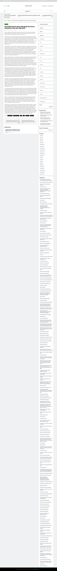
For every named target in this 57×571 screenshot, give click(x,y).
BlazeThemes (36, 569)
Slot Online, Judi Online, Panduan (45, 455)
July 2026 (41, 135)
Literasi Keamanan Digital (44, 318)
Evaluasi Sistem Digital (43, 210)
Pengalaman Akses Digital (44, 394)
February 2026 (42, 144)
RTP (23, 115)
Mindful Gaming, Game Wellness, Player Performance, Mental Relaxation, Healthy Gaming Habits (46, 328)
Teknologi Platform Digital (44, 541)
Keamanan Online (42, 296)
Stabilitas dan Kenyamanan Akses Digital (46, 473)
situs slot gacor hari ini (43, 97)
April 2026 (41, 140)
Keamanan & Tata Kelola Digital (44, 271)
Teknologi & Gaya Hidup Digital (44, 500)
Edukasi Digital (42, 200)
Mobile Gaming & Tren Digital (44, 331)
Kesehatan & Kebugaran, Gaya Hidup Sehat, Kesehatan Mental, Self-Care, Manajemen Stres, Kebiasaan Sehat (45, 305)
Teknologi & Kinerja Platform (44, 507)
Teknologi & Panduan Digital (44, 509)
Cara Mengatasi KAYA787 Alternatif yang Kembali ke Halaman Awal (43, 15)
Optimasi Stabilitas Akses (44, 342)
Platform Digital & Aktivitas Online (45, 430)
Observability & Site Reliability (44, 335)
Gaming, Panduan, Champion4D (44, 241)
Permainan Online (42, 416)
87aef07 (6, 30)
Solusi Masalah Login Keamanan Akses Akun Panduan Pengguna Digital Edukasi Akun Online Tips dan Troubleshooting (46, 470)
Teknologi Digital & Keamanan (44, 521)
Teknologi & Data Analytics (44, 495)
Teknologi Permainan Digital (44, 539)
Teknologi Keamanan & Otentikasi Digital (46, 535)
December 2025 (42, 148)
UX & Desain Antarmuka (43, 565)
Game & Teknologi (42, 222)
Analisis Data (10, 115)
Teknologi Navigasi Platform (44, 537)
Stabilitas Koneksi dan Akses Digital (45, 475)
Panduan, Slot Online (43, 385)
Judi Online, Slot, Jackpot (44, 261)
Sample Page (27, 11)
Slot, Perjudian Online (43, 467)
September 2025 (42, 153)
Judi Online (6, 24)
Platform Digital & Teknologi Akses (45, 432)
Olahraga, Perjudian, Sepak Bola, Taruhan (46, 337)
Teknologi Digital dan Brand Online (45, 523)
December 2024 (42, 170)
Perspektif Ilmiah (16, 115)
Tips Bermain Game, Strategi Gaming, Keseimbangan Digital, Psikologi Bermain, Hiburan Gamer (46, 554)
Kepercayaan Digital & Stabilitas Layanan (46, 302)
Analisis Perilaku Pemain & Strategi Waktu (46, 182)
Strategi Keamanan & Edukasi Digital (45, 483)
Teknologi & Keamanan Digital (44, 504)
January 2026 (42, 146)
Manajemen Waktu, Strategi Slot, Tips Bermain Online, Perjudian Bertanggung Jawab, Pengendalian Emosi (45, 321)
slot (40, 42)
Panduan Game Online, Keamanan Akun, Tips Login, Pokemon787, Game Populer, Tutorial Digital (46, 357)
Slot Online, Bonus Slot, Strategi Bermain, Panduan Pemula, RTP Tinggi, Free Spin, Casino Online (46, 447)
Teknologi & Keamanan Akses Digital (45, 502)
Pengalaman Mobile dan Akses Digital (45, 397)
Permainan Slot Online (43, 418)
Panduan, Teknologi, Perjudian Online (45, 387)
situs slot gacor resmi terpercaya (45, 436)
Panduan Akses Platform (43, 344)
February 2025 (42, 166)
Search (40, 104)
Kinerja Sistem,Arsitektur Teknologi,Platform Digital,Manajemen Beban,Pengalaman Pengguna (45, 311)
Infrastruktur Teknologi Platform (45, 252)
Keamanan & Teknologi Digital (44, 273)
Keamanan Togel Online (43, 300)
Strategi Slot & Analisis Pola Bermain (45, 487)
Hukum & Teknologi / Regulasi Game (45, 243)
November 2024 (42, 172)
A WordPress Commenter (44, 129)
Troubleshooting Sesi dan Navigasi (45, 559)
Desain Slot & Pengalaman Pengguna (45, 198)
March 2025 (41, 164)
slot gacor (26, 32)
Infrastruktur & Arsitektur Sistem (45, 248)
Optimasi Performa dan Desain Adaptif (45, 340)
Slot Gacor (41, 46)
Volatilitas (31, 115)
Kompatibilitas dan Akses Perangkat (45, 314)
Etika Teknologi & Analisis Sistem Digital (46, 203)
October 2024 (42, 174)
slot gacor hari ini (42, 101)
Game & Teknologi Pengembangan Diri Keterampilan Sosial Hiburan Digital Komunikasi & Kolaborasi (45, 225)
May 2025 (41, 161)
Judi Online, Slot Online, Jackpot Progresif (46, 256)
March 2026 (41, 142)
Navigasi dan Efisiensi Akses (44, 333)
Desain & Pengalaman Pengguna (45, 193)
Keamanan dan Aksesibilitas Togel (45, 283)
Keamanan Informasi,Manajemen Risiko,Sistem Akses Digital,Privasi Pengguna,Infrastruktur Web (45, 293)
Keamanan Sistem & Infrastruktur (45, 298)
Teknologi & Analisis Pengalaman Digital (46, 493)
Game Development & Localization (45, 233)
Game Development (43, 231)
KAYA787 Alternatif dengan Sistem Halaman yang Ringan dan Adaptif (19, 15)
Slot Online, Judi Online (43, 450)
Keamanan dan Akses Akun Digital (45, 281)
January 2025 (42, 168)
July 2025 (41, 157)
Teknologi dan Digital (43, 516)
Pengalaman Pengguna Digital (44, 399)
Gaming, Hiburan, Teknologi (44, 236)
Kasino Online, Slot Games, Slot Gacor (45, 266)
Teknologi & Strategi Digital (44, 511)
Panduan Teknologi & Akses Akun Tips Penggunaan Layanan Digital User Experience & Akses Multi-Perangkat (45, 382)
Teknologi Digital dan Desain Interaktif (45, 525)
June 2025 (41, 159)
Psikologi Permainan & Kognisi (44, 434)
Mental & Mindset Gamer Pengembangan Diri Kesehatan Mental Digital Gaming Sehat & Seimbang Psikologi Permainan (46, 325)
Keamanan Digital (42, 287)
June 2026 (41, 137)
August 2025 (42, 155)
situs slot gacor (42, 53)
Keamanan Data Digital (43, 285)
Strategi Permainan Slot (43, 485)
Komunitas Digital (42, 316)
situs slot (41, 64)
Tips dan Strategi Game (43, 557)
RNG (21, 115)
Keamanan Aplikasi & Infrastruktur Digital (46, 279)
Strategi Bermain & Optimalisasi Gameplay (46, 481)
